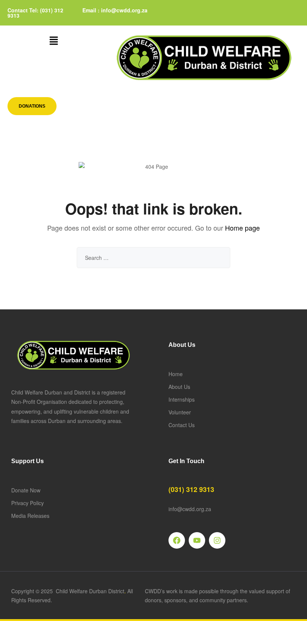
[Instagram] (217, 540)
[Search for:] (153, 257)
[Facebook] (176, 540)
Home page (242, 227)
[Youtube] (197, 540)
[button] (53, 41)
